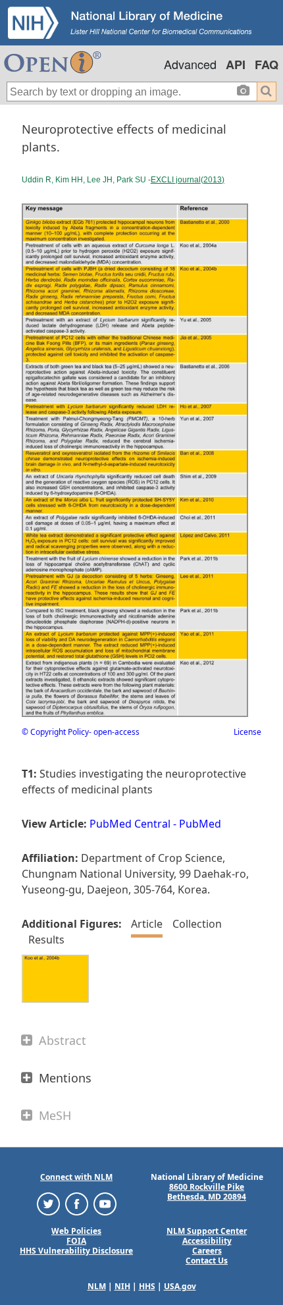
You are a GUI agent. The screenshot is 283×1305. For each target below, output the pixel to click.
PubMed (200, 823)
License (247, 731)
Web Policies (76, 1231)
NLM (97, 1286)
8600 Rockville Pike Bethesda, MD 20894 (206, 1191)
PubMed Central (130, 823)
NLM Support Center (207, 1231)
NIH (122, 1286)
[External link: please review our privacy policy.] (48, 1203)
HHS (147, 1286)
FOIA (76, 1240)
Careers (207, 1250)
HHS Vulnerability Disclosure (76, 1250)
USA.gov (180, 1286)
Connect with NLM (76, 1177)
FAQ (266, 64)
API (235, 64)
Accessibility (207, 1240)
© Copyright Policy (55, 731)
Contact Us (207, 1260)
